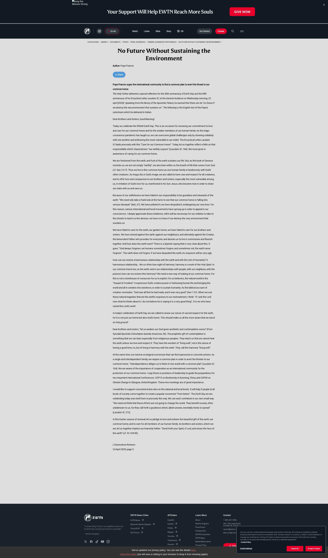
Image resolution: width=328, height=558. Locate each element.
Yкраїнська (172, 540)
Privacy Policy (200, 545)
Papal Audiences (137, 42)
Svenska (171, 536)
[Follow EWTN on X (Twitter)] (85, 542)
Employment (200, 531)
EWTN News (135, 520)
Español (171, 520)
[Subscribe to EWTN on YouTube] (102, 542)
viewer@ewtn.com (230, 529)
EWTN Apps (200, 538)
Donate (221, 31)
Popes (125, 42)
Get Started (204, 31)
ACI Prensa (134, 533)
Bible (158, 31)
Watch (135, 31)
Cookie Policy (246, 542)
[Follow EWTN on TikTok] (96, 542)
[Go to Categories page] (99, 31)
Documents (115, 42)
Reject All (294, 549)
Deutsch (171, 544)
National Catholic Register (140, 524)
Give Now (242, 11)
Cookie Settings (246, 548)
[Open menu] (242, 31)
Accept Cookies (314, 549)
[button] (180, 31)
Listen (147, 31)
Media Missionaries (203, 542)
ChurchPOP (135, 528)
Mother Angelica (202, 524)
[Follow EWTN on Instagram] (108, 542)
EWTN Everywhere (202, 534)
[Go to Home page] (93, 518)
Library (104, 42)
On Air (113, 31)
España (171, 524)
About (197, 520)
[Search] (232, 31)
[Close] (324, 5)
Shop (168, 31)
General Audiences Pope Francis (162, 42)
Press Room (200, 527)
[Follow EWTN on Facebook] (91, 542)
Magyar (171, 532)
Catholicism (93, 42)
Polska (170, 528)
